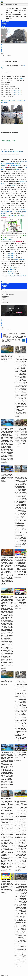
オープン (4, 291)
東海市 (3, 301)
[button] (1, 44)
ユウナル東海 (5, 293)
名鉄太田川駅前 (5, 296)
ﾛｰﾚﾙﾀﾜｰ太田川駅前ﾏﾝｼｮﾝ (15, 165)
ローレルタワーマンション (8, 294)
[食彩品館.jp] (2, 1)
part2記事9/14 (11, 255)
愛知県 (3, 26)
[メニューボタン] (26, 1)
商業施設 (4, 297)
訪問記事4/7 (11, 273)
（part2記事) (11, 269)
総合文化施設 (5, 302)
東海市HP (12, 185)
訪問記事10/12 (12, 275)
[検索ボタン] (23, 1)
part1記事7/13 (11, 253)
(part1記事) (13, 267)
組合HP (22, 78)
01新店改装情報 (5, 22)
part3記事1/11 (11, 257)
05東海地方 (4, 25)
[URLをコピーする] (2, 53)
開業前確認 (4, 23)
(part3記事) (11, 271)
